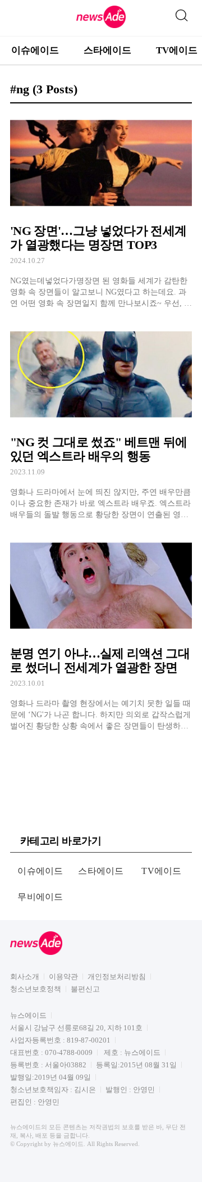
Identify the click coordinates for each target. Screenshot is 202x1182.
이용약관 (63, 976)
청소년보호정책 (35, 989)
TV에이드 (161, 871)
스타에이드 (107, 50)
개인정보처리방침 (117, 976)
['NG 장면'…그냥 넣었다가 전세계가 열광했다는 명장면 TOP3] (101, 210)
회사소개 (24, 976)
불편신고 (85, 989)
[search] (181, 12)
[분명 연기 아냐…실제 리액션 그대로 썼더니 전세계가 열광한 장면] (101, 633)
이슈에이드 (35, 50)
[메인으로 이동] (101, 26)
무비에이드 (40, 897)
